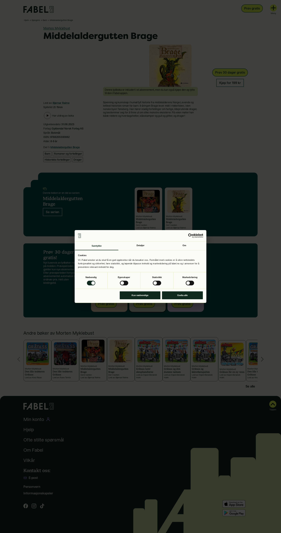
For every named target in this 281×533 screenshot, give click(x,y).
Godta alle (182, 295)
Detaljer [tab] (141, 245)
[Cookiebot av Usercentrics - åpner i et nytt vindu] (190, 235)
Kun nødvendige (140, 295)
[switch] (124, 283)
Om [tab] (184, 245)
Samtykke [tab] (97, 246)
